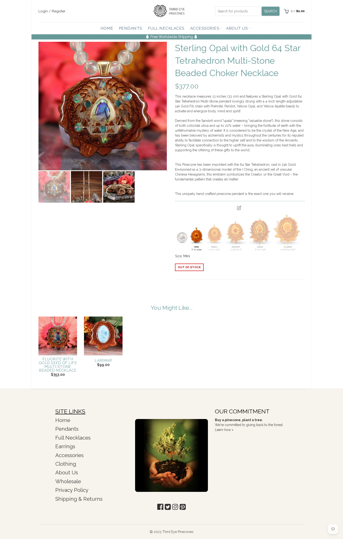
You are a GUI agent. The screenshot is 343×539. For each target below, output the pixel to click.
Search (270, 11)
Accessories (205, 28)
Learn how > (224, 430)
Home (107, 28)
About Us (237, 28)
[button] (160, 507)
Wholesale (68, 481)
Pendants (130, 28)
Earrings (65, 446)
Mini (186, 256)
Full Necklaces (166, 28)
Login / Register (51, 11)
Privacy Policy (71, 490)
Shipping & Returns (78, 499)
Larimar (103, 361)
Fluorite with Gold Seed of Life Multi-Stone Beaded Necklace (58, 364)
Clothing (65, 464)
